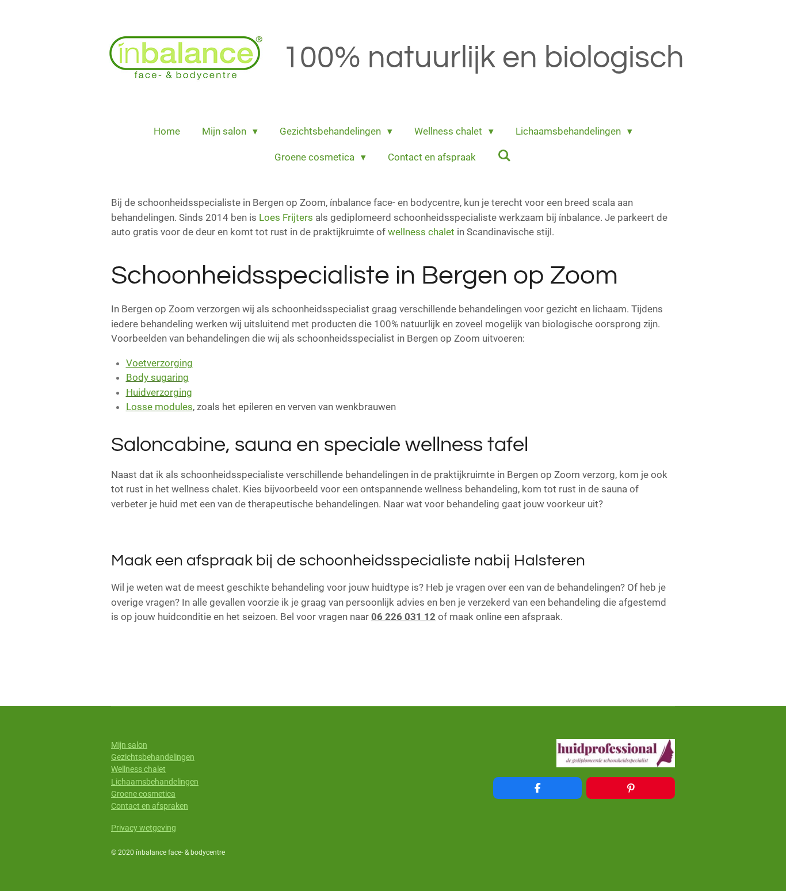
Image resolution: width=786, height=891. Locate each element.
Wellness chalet (138, 769)
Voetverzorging (159, 363)
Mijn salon (129, 744)
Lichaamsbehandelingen (155, 781)
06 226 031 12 (403, 616)
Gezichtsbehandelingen (152, 757)
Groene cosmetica (143, 793)
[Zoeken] (505, 156)
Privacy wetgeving (143, 827)
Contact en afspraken (149, 805)
